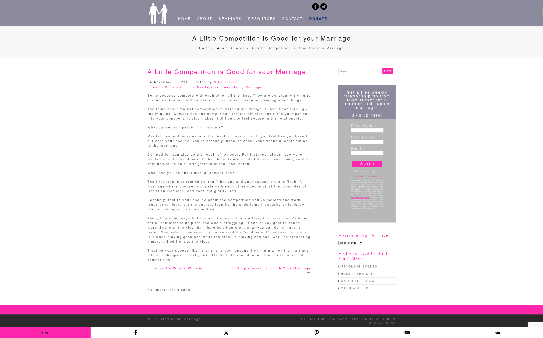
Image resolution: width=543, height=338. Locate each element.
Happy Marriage (247, 87)
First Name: (364, 126)
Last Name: (363, 137)
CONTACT (292, 18)
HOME (184, 18)
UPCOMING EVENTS (359, 266)
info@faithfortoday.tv (360, 197)
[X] (226, 332)
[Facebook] (136, 332)
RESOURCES (262, 18)
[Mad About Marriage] (158, 22)
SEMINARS (230, 18)
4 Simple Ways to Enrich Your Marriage (272, 268)
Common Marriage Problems (205, 87)
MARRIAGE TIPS (356, 288)
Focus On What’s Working (178, 268)
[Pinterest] (317, 332)
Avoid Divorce (231, 48)
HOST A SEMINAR (357, 274)
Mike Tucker (225, 82)
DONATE (318, 18)
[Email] (407, 332)
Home (204, 48)
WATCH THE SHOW (358, 281)
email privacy (367, 176)
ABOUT (204, 18)
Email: (358, 149)
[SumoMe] (497, 332)
